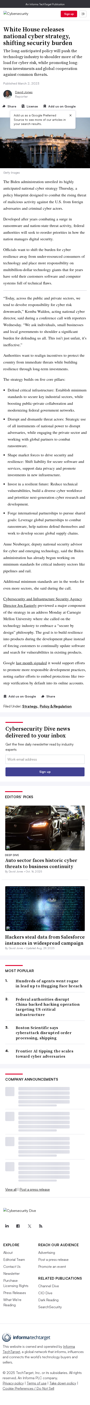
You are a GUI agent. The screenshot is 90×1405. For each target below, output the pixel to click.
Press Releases (14, 1293)
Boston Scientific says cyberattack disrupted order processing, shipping (44, 1032)
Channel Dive (48, 1286)
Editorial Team (14, 1259)
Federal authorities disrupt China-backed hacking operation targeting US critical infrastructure (48, 1007)
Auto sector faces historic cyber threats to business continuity (41, 863)
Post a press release (34, 1189)
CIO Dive (45, 1293)
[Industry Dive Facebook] (18, 1226)
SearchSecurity (50, 1307)
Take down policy (62, 1383)
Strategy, (30, 706)
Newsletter (11, 1273)
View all (11, 1189)
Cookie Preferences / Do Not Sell (28, 1388)
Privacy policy (13, 1383)
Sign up (69, 14)
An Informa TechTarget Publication (45, 4)
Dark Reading (48, 1300)
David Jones (24, 92)
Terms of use (37, 1383)
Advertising (46, 1252)
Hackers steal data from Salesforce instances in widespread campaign (45, 940)
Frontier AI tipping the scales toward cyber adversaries (44, 1054)
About (8, 1252)
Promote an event (52, 1266)
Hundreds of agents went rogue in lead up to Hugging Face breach (49, 983)
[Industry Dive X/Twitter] (29, 1226)
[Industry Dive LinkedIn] (6, 1226)
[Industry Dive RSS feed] (40, 1226)
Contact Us (12, 1266)
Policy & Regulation (56, 706)
